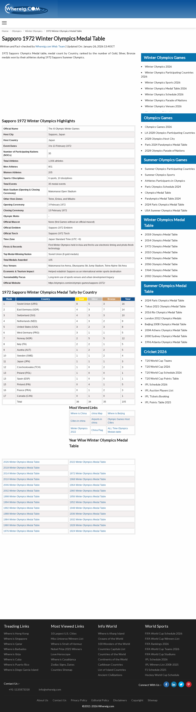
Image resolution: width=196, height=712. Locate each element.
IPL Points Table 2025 (158, 402)
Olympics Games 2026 (158, 126)
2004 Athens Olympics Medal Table (166, 330)
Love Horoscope (60, 654)
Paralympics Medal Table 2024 (163, 198)
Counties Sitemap (61, 669)
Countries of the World (112, 654)
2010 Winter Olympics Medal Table (21, 479)
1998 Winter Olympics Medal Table (21, 496)
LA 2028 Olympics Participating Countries (170, 132)
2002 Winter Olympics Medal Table (21, 490)
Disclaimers (120, 700)
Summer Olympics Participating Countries (170, 168)
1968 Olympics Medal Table (161, 258)
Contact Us (59, 700)
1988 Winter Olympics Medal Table (21, 513)
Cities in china (78, 421)
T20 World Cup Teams (158, 360)
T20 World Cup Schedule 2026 (163, 372)
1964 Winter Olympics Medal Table (88, 485)
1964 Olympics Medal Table (161, 270)
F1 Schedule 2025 (155, 669)
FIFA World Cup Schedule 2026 (163, 633)
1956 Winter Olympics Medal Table (88, 496)
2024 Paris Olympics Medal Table (164, 204)
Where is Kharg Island (111, 633)
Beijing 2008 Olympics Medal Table (165, 324)
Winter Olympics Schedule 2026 (164, 94)
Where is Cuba (12, 659)
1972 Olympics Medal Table (161, 246)
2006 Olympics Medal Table (161, 264)
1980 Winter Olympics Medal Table (21, 525)
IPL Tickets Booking (157, 396)
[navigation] (4, 23)
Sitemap (153, 700)
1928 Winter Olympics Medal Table (88, 525)
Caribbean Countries (110, 664)
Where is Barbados (15, 649)
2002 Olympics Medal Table (161, 276)
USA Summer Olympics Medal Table (166, 210)
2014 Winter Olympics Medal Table (21, 473)
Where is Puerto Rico (16, 664)
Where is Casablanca (63, 659)
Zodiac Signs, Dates (62, 664)
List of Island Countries (112, 669)
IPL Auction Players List (159, 390)
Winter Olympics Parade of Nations (166, 100)
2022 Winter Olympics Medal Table (88, 462)
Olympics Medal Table (158, 192)
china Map (96, 413)
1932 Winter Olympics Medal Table (88, 519)
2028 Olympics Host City (160, 138)
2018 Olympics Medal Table (161, 234)
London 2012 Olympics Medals (163, 318)
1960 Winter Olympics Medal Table (88, 490)
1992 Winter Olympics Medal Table (21, 508)
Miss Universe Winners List (67, 638)
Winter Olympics (33, 31)
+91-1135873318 (19, 689)
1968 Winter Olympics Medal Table (88, 479)
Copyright (137, 700)
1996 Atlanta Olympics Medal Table (166, 342)
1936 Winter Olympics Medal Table (88, 513)
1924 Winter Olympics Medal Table (88, 531)
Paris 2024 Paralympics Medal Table (166, 144)
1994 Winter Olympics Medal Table (21, 502)
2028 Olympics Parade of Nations (165, 150)
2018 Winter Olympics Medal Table (21, 467)
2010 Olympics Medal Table (161, 252)
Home (5, 31)
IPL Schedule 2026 (156, 384)
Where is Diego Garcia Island (21, 669)
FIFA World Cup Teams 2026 (162, 649)
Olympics (17, 31)
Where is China (79, 413)
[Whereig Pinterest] (189, 684)
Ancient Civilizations (110, 675)
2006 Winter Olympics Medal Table (21, 485)
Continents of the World (112, 659)
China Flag (97, 430)
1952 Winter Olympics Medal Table (88, 502)
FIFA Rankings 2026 (157, 643)
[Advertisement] (68, 89)
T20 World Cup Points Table (162, 378)
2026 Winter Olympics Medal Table (21, 462)
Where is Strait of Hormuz (66, 643)
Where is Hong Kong (16, 633)
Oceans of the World (110, 638)
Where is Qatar (13, 643)
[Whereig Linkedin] (174, 684)
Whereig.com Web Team (50, 46)
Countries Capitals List (111, 649)
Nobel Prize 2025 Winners (66, 649)
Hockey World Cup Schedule (162, 675)
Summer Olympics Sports (160, 174)
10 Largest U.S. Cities (64, 633)
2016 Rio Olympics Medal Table (163, 312)
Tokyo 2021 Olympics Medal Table (165, 306)
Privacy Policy (79, 700)
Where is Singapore (15, 638)
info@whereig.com (50, 689)
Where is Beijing (116, 413)
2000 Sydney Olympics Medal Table (166, 336)
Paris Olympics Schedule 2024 (163, 186)
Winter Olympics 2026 (158, 66)
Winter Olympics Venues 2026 (163, 106)
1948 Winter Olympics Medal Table (88, 508)
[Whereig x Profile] (181, 684)
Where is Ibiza (12, 654)
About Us (42, 700)
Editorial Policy (100, 700)
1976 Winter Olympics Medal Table (21, 531)
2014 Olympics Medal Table (161, 240)
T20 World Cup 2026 (157, 366)
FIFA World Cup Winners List (162, 638)
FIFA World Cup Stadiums (160, 654)
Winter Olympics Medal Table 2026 (166, 88)
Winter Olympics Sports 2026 (162, 82)
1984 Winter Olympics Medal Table (21, 519)
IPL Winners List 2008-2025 (162, 664)
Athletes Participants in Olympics (165, 180)
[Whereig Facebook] (166, 684)
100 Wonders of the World (114, 643)
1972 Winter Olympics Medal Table (88, 473)
